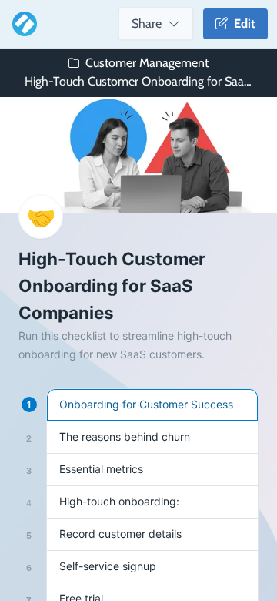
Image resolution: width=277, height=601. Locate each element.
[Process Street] (21, 24)
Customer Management (147, 62)
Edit (241, 23)
